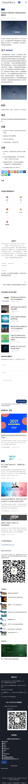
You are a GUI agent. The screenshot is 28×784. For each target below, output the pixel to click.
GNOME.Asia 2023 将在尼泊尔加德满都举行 (18, 298)
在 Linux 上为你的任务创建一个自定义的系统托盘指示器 (13, 274)
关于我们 (4, 783)
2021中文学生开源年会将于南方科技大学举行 (14, 436)
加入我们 (9, 783)
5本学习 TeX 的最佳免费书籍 (15, 624)
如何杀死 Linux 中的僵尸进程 (15, 597)
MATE (4, 755)
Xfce (4, 745)
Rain (4, 534)
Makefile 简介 (11, 619)
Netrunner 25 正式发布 (7, 689)
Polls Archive (4, 768)
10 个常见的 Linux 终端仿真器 (10, 659)
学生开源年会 (6, 511)
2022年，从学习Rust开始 (15, 605)
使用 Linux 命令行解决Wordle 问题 (17, 612)
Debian (9, 50)
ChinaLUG (23, 783)
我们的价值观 (16, 783)
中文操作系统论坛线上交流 (7, 545)
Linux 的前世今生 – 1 (13, 632)
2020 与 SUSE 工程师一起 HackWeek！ (9, 524)
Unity (4, 750)
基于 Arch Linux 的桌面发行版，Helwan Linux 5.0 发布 (13, 686)
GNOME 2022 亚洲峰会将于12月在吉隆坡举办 (18, 327)
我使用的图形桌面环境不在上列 (11, 759)
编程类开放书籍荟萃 (13, 593)
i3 (3, 752)
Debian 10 (4, 39)
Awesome (6, 748)
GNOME (5, 742)
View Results (14, 766)
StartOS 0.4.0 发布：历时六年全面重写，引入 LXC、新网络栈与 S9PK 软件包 (12, 681)
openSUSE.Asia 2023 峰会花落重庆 (18, 308)
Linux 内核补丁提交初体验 (15, 629)
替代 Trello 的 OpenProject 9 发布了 (15, 285)
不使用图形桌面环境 (8, 757)
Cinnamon (6, 754)
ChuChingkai (6, 447)
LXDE (4, 747)
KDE (4, 743)
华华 (4, 478)
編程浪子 (14, 241)
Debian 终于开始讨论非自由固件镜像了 (18, 347)
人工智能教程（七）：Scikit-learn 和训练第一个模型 (13, 693)
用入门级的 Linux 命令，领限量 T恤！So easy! (13, 466)
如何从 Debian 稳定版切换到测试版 (18, 318)
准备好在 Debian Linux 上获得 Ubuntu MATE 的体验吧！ (18, 337)
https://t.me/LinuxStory (10, 706)
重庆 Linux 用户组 (15, 167)
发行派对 (5, 265)
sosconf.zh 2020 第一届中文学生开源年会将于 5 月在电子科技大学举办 (14, 500)
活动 (3, 9)
